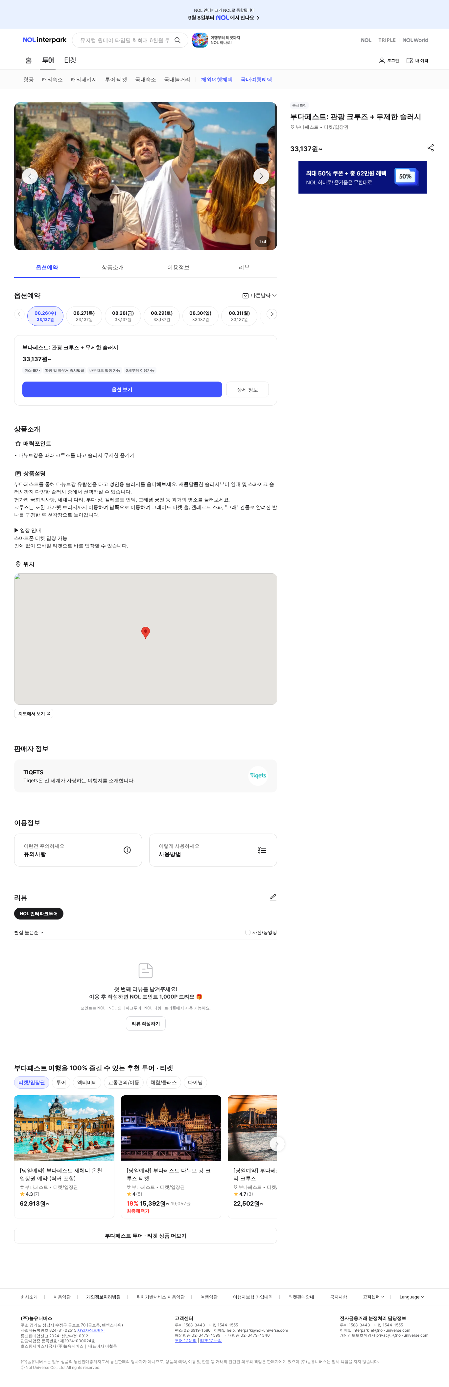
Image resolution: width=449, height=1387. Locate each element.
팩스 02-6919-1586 (192, 1330)
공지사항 (338, 1296)
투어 (61, 1082)
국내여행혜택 (256, 79)
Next (277, 1144)
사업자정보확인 (91, 1330)
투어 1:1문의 (186, 1340)
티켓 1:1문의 (211, 1340)
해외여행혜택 (217, 79)
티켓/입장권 (31, 1082)
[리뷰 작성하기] (273, 897)
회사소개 (29, 1296)
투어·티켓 (116, 79)
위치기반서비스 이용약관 (160, 1296)
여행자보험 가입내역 (253, 1296)
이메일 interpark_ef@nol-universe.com (375, 1330)
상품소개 (113, 267)
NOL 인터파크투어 (39, 913)
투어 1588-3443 (190, 1324)
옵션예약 (47, 267)
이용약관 (62, 1296)
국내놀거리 (177, 79)
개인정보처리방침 (103, 1296)
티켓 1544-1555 (223, 1324)
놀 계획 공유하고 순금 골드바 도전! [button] (121, 40)
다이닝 (195, 1082)
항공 (28, 79)
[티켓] (70, 60)
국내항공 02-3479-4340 (247, 1335)
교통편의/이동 (123, 1082)
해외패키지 (84, 79)
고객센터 (371, 1296)
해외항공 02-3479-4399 (197, 1335)
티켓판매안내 (301, 1296)
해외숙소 (52, 79)
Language (410, 1296)
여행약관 (209, 1296)
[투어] (47, 60)
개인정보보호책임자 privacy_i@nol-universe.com (384, 1335)
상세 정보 (247, 390)
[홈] (28, 60)
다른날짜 (261, 295)
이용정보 (178, 267)
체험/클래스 (164, 1082)
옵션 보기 (122, 389)
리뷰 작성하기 (145, 1023)
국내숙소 (145, 79)
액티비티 (87, 1082)
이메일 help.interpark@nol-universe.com (251, 1330)
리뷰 (244, 267)
